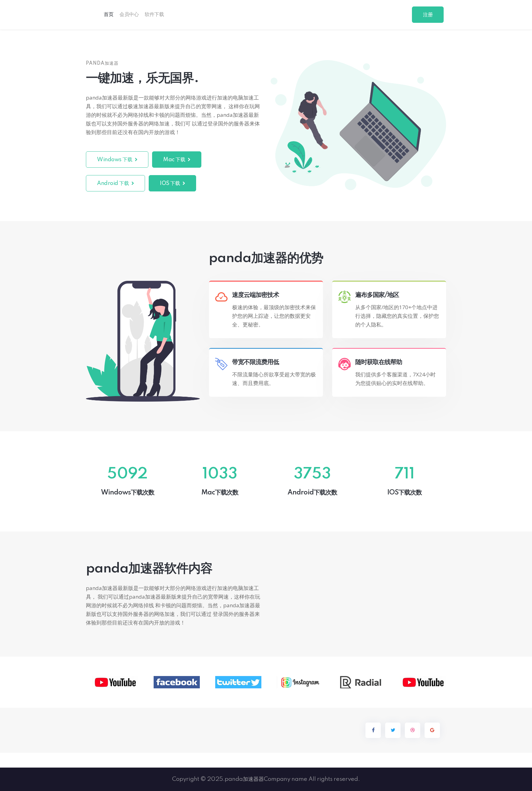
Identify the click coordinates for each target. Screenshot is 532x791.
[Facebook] (373, 730)
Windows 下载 (115, 159)
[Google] (432, 730)
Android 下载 (113, 183)
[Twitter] (393, 730)
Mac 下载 (174, 159)
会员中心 (129, 14)
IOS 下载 (170, 183)
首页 (108, 14)
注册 (428, 15)
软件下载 (154, 14)
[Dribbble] (412, 730)
